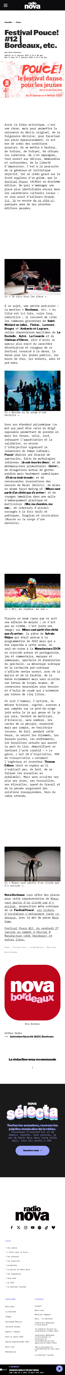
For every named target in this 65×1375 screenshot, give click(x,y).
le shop (10, 1283)
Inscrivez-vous (31, 1150)
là (14, 200)
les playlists (13, 1261)
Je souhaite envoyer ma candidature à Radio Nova (46, 1330)
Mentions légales (42, 1315)
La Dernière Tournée (44, 1355)
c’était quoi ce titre (17, 1252)
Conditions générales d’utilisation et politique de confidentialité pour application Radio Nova (45, 1339)
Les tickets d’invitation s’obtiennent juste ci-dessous (32, 913)
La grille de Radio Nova (18, 1270)
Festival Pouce (20, 947)
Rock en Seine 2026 (14, 1337)
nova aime (11, 1278)
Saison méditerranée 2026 (17, 1342)
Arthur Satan (13, 1033)
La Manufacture (37, 947)
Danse (7, 947)
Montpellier (10, 1352)
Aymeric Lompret (12, 1331)
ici (7, 200)
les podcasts (13, 1257)
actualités (12, 1265)
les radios (12, 1248)
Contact (38, 1306)
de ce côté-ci (43, 200)
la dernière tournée (16, 1287)
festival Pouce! (16, 181)
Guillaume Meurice (13, 1322)
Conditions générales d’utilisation (44, 1324)
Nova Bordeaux (11, 952)
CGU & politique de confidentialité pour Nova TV (47, 1349)
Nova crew (39, 1310)
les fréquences (14, 1274)
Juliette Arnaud (12, 1326)
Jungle (8, 1316)
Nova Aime (51, 947)
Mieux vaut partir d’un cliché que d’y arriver (31, 902)
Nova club (9, 1347)
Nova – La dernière (43, 1319)
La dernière (10, 1311)
